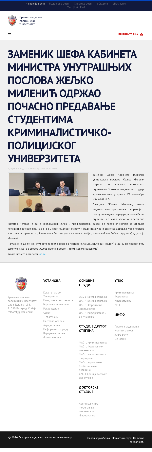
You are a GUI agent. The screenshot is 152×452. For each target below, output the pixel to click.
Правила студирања (127, 326)
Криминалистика (88, 403)
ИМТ (117, 305)
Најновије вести (35, 3)
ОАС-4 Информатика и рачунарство (92, 314)
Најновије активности (56, 304)
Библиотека (128, 34)
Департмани (50, 317)
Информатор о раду (55, 329)
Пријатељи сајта (121, 438)
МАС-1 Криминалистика (93, 342)
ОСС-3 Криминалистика (93, 296)
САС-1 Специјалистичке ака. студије (93, 375)
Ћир (69, 7)
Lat (76, 7)
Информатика (87, 415)
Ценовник (120, 339)
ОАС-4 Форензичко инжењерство (91, 306)
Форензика (121, 296)
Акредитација (51, 325)
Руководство (51, 308)
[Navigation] (9, 35)
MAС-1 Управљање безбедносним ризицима (90, 366)
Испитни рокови (124, 330)
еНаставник (119, 3)
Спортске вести (83, 3)
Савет (46, 312)
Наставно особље (54, 321)
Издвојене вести (59, 3)
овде (42, 254)
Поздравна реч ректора (58, 300)
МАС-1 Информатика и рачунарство (92, 356)
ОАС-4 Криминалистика (93, 301)
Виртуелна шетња (54, 333)
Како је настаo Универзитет (52, 294)
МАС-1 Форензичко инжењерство (91, 348)
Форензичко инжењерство (87, 409)
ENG (82, 7)
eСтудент (102, 3)
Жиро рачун (122, 334)
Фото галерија (52, 337)
